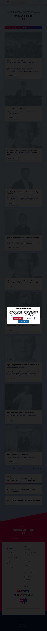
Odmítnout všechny (18, 318)
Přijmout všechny (23, 321)
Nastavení (29, 318)
